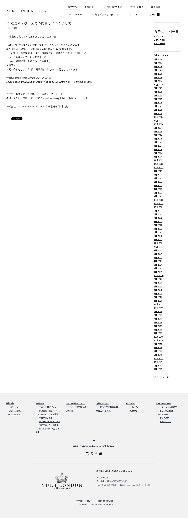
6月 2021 (158, 254)
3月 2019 (158, 329)
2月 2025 (158, 110)
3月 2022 (158, 232)
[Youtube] (100, 453)
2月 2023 (158, 193)
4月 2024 (158, 146)
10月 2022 (158, 207)
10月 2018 (158, 340)
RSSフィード (163, 377)
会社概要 (155, 6)
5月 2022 (158, 225)
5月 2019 (158, 322)
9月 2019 (158, 311)
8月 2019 (158, 315)
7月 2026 (158, 63)
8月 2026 (158, 59)
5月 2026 (158, 70)
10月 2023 (158, 167)
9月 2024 (158, 128)
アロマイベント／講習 (48, 414)
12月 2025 (158, 85)
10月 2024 (158, 124)
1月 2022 (158, 239)
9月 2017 (158, 365)
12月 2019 (158, 304)
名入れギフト (165, 421)
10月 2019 (158, 308)
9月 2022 (158, 211)
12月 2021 (158, 243)
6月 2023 (158, 182)
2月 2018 (158, 355)
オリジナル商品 (166, 410)
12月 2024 (158, 117)
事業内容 (89, 6)
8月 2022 (158, 214)
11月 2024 (158, 121)
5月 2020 (158, 286)
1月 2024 (158, 157)
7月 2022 (158, 218)
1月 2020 (158, 301)
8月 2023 (158, 174)
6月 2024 (158, 138)
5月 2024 (158, 142)
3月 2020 (158, 293)
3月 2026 (158, 77)
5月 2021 (158, 257)
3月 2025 (158, 106)
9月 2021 (158, 250)
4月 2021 (158, 261)
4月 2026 (158, 74)
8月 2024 (158, 131)
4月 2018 (158, 351)
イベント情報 (159, 43)
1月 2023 (158, 196)
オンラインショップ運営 (49, 421)
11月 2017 (158, 362)
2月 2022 (158, 236)
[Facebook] (96, 453)
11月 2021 (158, 247)
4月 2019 (158, 326)
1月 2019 (158, 333)
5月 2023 (158, 185)
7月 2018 (158, 347)
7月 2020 (158, 283)
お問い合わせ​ (102, 403)
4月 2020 (158, 290)
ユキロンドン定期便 (168, 407)
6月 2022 (158, 221)
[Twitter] (91, 453)
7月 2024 (158, 135)
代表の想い (134, 407)
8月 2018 (158, 344)
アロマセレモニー (46, 418)
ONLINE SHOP (76, 14)
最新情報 (72, 6)
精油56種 (164, 414)
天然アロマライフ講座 (48, 425)
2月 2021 (158, 268)
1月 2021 (158, 272)
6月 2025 (158, 95)
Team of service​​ (104, 500)
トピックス (158, 36)
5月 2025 (158, 99)
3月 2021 (158, 265)
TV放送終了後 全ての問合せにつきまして (39, 23)
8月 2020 (158, 279)
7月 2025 (158, 92)
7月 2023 (158, 178)
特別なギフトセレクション (106, 14)
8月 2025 (158, 88)
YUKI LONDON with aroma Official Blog (94, 446)
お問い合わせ (136, 6)
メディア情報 (159, 40)
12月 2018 (158, 337)
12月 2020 (158, 275)
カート (154, 14)
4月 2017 (158, 369)
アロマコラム (135, 14)
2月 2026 (158, 81)
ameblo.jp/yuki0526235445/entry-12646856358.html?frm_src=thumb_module (49, 81)
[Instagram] (87, 453)
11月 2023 (158, 164)
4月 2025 (158, 102)
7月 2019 (158, 319)
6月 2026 (158, 66)
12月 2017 (158, 358)
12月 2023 (158, 160)
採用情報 (133, 410)
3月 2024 (158, 149)
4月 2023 (158, 189)
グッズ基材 (164, 418)
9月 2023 (158, 171)
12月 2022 (158, 200)
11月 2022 (158, 203)
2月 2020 (158, 297)
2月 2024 (158, 153)
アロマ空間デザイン (111, 6)
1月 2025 (158, 113)
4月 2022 (158, 229)
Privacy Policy (82, 500)
